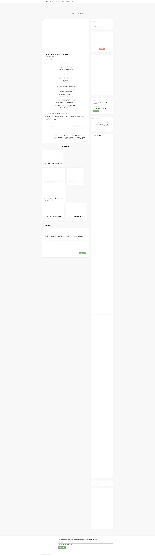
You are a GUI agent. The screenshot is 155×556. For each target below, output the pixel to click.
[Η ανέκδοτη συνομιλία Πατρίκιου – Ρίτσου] (76, 208)
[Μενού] (43, 1)
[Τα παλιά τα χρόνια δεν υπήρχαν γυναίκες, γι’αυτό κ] (97, 37)
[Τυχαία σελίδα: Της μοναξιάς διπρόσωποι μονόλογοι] (54, 190)
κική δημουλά (50, 126)
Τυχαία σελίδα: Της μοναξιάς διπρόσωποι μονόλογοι (54, 198)
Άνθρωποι (57, 1)
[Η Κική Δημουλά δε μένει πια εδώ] (75, 173)
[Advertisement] (101, 75)
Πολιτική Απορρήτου (45, 554)
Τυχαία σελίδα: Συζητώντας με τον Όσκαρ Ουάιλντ (54, 181)
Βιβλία (51, 1)
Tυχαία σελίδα (48, 56)
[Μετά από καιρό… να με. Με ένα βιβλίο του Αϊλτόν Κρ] (106, 43)
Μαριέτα (55, 133)
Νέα (72, 1)
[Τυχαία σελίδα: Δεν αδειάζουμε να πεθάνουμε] (53, 155)
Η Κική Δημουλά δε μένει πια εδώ (75, 181)
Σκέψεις (62, 1)
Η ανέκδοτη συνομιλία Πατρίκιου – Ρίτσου (76, 216)
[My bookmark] (77, 9)
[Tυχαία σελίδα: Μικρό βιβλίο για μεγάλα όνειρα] (53, 208)
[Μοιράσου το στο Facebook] (80, 126)
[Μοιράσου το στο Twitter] (83, 126)
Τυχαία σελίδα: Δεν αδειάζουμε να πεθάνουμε (53, 163)
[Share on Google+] (85, 126)
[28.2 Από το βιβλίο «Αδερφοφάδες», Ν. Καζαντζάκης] (106, 37)
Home (47, 1)
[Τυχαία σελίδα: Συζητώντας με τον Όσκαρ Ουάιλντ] (53, 173)
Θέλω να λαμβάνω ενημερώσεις (100, 108)
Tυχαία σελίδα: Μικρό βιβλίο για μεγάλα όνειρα (53, 216)
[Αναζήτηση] (111, 1)
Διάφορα (67, 1)
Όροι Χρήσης (51, 554)
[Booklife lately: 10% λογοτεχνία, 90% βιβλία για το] (97, 43)
